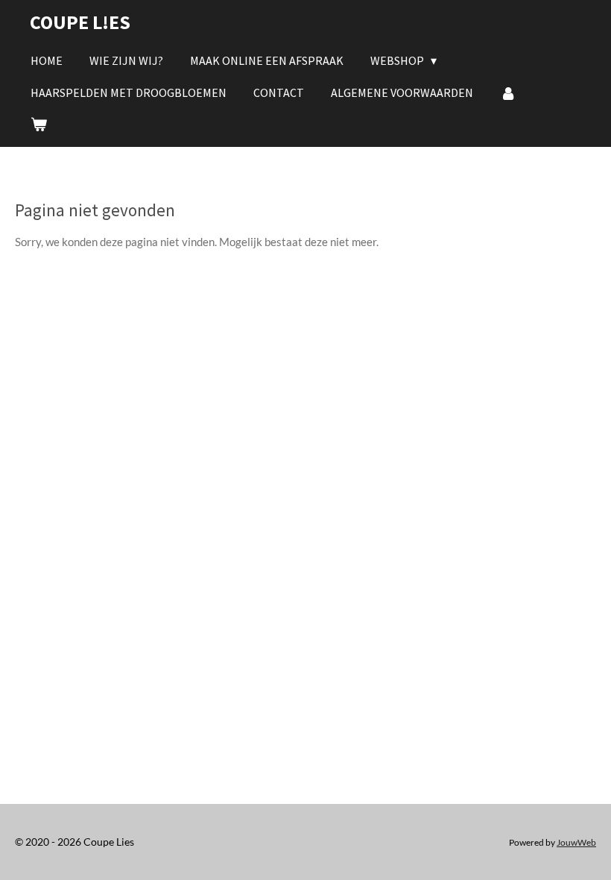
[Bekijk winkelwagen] (39, 123)
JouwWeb (576, 842)
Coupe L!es (80, 22)
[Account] (508, 92)
